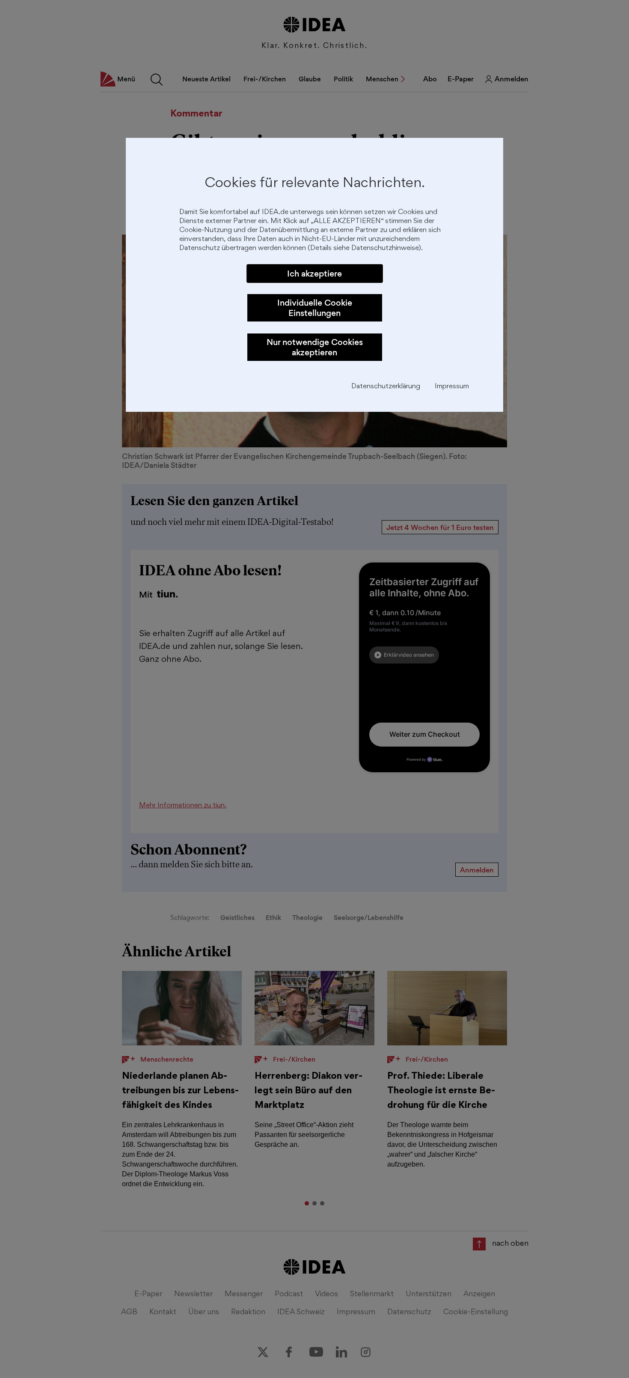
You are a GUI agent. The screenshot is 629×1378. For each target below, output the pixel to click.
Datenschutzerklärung (385, 387)
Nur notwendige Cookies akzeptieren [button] (315, 347)
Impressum (452, 387)
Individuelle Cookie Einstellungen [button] (314, 308)
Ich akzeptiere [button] (314, 273)
